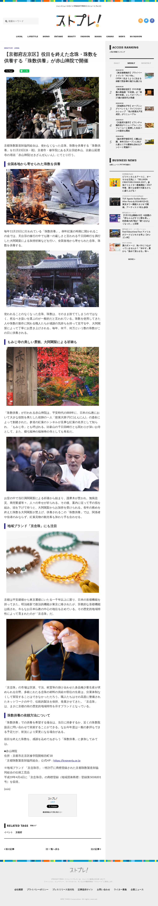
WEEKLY (131, 63)
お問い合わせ (103, 890)
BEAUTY (72, 36)
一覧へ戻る (53, 849)
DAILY (117, 63)
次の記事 (95, 849)
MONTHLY (146, 63)
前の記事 (9, 849)
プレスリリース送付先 (63, 890)
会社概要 (18, 890)
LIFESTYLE (32, 36)
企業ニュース (137, 890)
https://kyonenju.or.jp (66, 760)
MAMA (98, 36)
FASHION (85, 36)
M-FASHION (136, 36)
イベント (8, 832)
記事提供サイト (85, 890)
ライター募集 (120, 890)
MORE (131, 259)
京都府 (19, 832)
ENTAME (58, 36)
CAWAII (110, 36)
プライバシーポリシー (38, 890)
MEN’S (122, 36)
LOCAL (19, 36)
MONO (46, 36)
